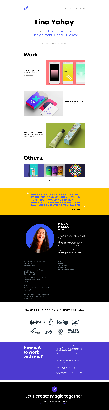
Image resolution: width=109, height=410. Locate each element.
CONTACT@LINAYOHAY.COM (55, 401)
